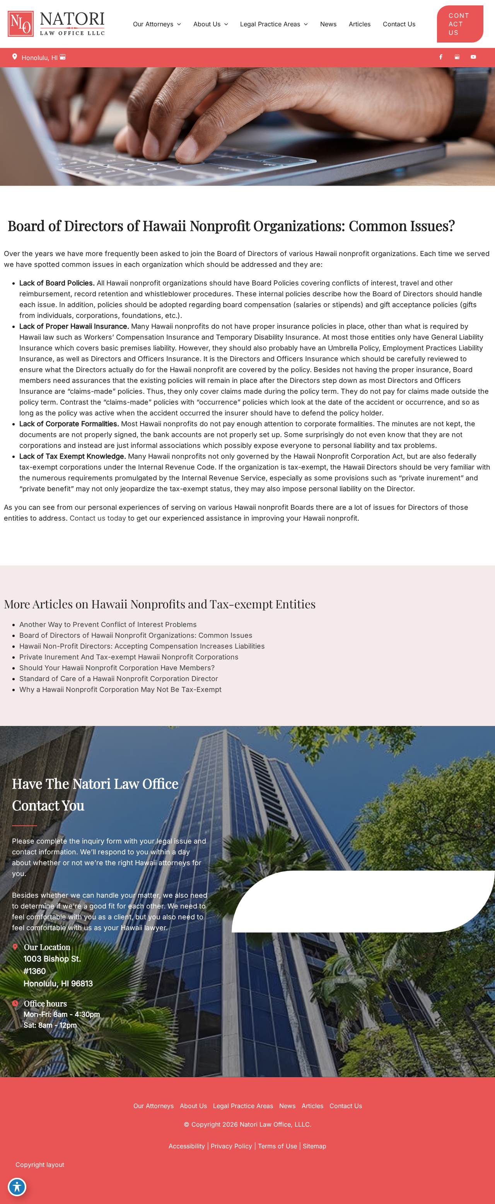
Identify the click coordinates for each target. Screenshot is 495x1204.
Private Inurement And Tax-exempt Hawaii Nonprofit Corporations (129, 657)
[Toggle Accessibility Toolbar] (17, 1187)
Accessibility (187, 1146)
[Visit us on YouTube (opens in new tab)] (473, 57)
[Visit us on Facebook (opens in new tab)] (441, 57)
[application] (177, 24)
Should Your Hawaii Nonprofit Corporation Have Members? (117, 668)
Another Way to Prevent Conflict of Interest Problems (108, 624)
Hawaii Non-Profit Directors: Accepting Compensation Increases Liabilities (142, 646)
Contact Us (345, 1106)
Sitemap (314, 1146)
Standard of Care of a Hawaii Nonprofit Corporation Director (118, 679)
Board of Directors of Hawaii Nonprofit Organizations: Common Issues (136, 635)
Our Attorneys (153, 1106)
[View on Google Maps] (63, 57)
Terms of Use (277, 1146)
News (287, 1106)
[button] (460, 24)
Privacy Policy (231, 1146)
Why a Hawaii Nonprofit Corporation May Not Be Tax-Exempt (120, 689)
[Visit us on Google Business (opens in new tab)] (457, 57)
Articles (312, 1106)
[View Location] (17, 57)
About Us (193, 1106)
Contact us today (97, 518)
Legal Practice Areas (243, 1106)
